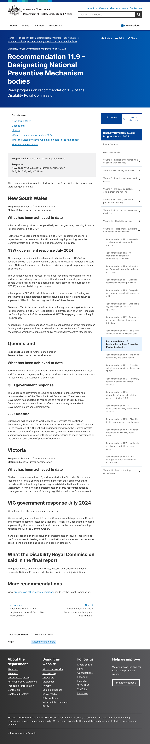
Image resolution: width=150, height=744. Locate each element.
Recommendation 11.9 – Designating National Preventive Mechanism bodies (122, 344)
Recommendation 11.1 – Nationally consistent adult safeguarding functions (122, 242)
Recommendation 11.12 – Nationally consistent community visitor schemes (122, 381)
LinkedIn (82, 681)
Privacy (46, 685)
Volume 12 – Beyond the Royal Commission (117, 471)
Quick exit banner (52, 689)
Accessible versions (112, 152)
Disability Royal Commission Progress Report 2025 (47, 37)
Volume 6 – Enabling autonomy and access (120, 179)
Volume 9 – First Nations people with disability (120, 211)
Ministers (115, 8)
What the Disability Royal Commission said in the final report (45, 139)
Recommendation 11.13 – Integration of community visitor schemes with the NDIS (121, 395)
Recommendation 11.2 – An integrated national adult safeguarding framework (118, 255)
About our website (52, 669)
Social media (49, 693)
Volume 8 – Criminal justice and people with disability (118, 201)
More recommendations (25, 144)
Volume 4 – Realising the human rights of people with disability (121, 161)
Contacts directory (18, 693)
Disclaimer (48, 681)
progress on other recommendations (34, 592)
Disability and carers (43, 641)
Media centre (84, 664)
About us (92, 8)
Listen (108, 38)
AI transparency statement (22, 681)
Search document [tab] (133, 118)
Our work (39, 25)
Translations (133, 25)
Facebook (82, 676)
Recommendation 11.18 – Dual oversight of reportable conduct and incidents (121, 459)
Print (121, 38)
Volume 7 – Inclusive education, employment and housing (118, 190)
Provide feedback (126, 682)
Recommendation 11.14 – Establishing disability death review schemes (122, 408)
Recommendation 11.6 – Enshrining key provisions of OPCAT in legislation (122, 306)
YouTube (82, 689)
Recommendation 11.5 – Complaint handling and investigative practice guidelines (122, 293)
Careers (103, 8)
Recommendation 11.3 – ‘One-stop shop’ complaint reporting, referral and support (122, 269)
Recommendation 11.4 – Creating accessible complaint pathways (121, 281)
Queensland (18, 125)
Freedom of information (21, 685)
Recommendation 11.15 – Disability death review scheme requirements (122, 420)
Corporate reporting (19, 677)
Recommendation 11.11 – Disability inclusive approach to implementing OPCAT (123, 368)
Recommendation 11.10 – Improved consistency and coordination (122, 356)
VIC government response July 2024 (32, 135)
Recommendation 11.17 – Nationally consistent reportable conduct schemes (122, 446)
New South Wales (21, 121)
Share (134, 38)
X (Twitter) (83, 685)
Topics (25, 25)
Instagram (82, 693)
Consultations (85, 672)
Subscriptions (50, 698)
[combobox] (106, 14)
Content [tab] (113, 117)
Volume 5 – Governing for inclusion (119, 170)
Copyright (48, 677)
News (125, 8)
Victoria (16, 130)
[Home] (40, 10)
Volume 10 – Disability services (117, 221)
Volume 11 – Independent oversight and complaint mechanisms (42, 41)
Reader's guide (110, 144)
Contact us (136, 8)
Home (13, 25)
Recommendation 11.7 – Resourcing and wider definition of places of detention (122, 320)
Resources (55, 25)
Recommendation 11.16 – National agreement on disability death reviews (122, 432)
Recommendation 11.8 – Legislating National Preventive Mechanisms (122, 332)
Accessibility (49, 673)
